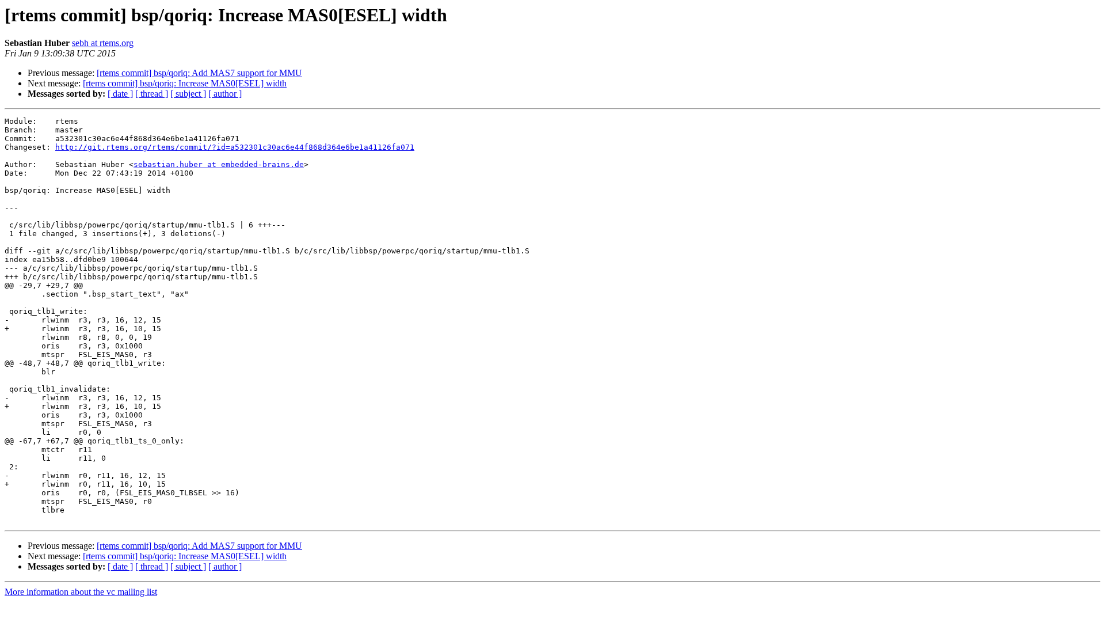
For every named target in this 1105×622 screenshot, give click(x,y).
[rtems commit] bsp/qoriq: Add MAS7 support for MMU (199, 73)
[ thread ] (151, 93)
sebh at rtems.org (103, 43)
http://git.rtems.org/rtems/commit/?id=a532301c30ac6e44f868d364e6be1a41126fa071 (234, 147)
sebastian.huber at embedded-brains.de (219, 164)
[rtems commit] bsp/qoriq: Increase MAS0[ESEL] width (185, 83)
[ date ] (120, 93)
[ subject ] (188, 93)
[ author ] (225, 93)
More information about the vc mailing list (81, 592)
